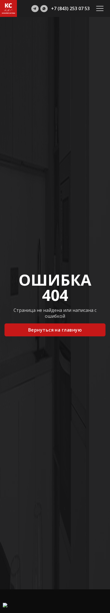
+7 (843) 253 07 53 (70, 8)
